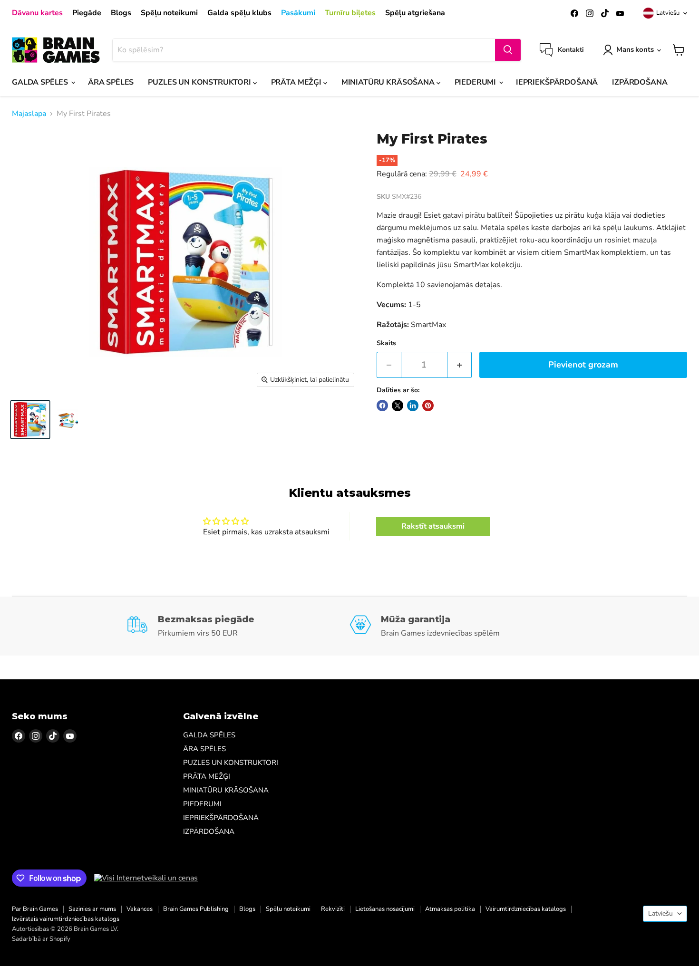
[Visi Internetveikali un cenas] (146, 878)
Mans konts (635, 49)
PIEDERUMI (476, 82)
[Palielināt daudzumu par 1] (459, 365)
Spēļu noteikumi (169, 13)
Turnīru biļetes (350, 13)
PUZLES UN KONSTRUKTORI (200, 82)
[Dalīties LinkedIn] (412, 405)
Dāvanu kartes (37, 13)
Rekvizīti (333, 909)
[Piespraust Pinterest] (428, 405)
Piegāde (86, 13)
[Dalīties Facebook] (382, 405)
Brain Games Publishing (196, 909)
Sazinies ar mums (92, 909)
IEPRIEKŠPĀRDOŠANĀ (557, 82)
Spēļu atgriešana (415, 13)
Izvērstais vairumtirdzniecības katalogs (65, 919)
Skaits (386, 343)
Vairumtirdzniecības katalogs (525, 909)
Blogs (121, 13)
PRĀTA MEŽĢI (297, 82)
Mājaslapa (29, 113)
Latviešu (668, 13)
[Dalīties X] (397, 405)
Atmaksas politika (450, 909)
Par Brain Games (35, 909)
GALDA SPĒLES (41, 82)
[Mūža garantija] (461, 626)
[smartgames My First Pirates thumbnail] (30, 419)
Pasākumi (298, 13)
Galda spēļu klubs (239, 13)
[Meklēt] (508, 50)
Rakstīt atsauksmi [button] (433, 526)
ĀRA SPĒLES (111, 82)
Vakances (139, 909)
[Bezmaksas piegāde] (238, 626)
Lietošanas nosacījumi (385, 909)
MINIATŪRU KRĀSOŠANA (389, 82)
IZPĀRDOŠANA (639, 82)
